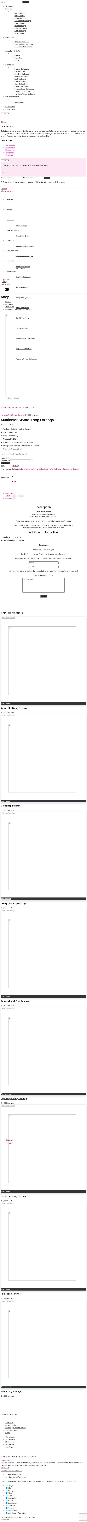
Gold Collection (21, 84)
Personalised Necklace (23, 44)
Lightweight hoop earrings (14, 1098)
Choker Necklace (21, 42)
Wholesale (9, 152)
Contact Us (10, 145)
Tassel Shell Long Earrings (14, 708)
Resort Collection (21, 71)
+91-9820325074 (14, 165)
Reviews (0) (10, 498)
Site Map (9, 155)
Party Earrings (20, 31)
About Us (9, 1422)
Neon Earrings (20, 26)
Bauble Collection (21, 69)
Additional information (14, 496)
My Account (10, 150)
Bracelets (18, 58)
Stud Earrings (19, 23)
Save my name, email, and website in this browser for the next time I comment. (44, 571)
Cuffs (16, 60)
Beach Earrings (20, 28)
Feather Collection (22, 74)
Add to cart (5, 463)
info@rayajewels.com (39, 165)
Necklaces (9, 37)
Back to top (7, 1460)
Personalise (10, 107)
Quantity (6, 460)
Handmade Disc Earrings (11, 407)
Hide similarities (14, 1474)
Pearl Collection (21, 86)
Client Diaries (10, 109)
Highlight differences (17, 1477)
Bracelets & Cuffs (12, 51)
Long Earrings (19, 15)
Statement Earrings (22, 20)
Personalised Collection (24, 89)
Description (10, 493)
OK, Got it (5, 1468)
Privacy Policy (11, 1425)
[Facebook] (14, 474)
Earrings (8, 9)
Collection (9, 64)
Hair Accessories (12, 96)
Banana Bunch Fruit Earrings (15, 1001)
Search (25, 2)
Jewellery (9, 6)
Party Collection (21, 81)
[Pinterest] (14, 479)
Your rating (38, 575)
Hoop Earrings (20, 13)
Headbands (19, 102)
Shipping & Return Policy (15, 1427)
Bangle (17, 55)
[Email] (15, 481)
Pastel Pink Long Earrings (13, 1196)
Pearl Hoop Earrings (11, 1293)
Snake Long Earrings (11, 1391)
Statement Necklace (23, 47)
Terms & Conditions (13, 1430)
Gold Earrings (19, 33)
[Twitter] (14, 476)
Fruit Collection (20, 79)
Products (9, 304)
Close (3, 122)
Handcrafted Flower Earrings (12, 415)
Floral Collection (21, 76)
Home (8, 302)
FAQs (7, 1432)
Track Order (10, 147)
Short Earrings (20, 18)
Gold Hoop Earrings (10, 805)
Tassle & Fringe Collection (25, 94)
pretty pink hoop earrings (14, 903)
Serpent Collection (22, 91)
